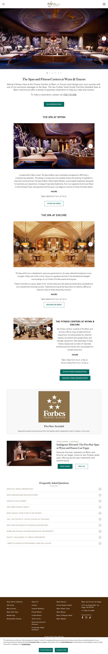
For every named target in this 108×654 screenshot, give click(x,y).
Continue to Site (61, 650)
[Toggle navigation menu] (104, 4)
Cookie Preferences (46, 650)
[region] (54, 645)
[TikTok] (90, 617)
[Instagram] (86, 617)
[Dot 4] (55, 73)
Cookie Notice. (26, 644)
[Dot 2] (49, 73)
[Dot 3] (52, 73)
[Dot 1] (47, 73)
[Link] (53, 4)
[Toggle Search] (4, 4)
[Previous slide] (4, 38)
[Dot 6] (60, 73)
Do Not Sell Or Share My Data (54, 636)
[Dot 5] (58, 73)
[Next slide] (104, 38)
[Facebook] (82, 617)
